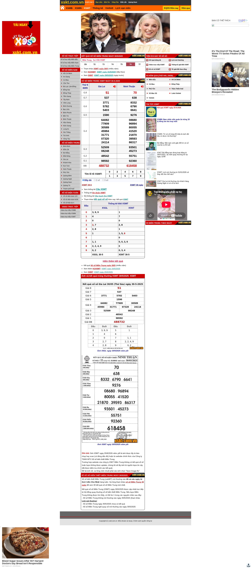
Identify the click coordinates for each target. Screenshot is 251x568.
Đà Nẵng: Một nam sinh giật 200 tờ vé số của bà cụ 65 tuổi (173, 144)
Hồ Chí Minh (67, 73)
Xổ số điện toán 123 (70, 196)
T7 (140, 64)
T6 (131, 64)
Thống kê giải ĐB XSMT (180, 65)
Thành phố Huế (68, 189)
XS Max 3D (153, 93)
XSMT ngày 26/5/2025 (111, 269)
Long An (66, 129)
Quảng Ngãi (67, 179)
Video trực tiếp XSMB (68, 210)
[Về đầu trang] (248, 565)
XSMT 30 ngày (136, 185)
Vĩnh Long (66, 103)
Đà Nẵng (66, 153)
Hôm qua (186, 8)
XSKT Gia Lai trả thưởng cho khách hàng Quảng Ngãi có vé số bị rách (173, 182)
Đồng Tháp (67, 93)
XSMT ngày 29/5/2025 (103, 75)
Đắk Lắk (66, 149)
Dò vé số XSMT (154, 69)
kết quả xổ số (101, 199)
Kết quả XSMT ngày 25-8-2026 (169, 108)
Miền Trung (87, 60)
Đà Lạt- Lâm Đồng (69, 86)
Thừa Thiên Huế (177, 89)
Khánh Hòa (67, 163)
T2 (94, 64)
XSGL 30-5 (97, 254)
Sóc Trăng (66, 132)
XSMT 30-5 (87, 185)
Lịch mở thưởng (178, 60)
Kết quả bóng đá (155, 60)
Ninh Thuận (67, 169)
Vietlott (151, 98)
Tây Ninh (66, 100)
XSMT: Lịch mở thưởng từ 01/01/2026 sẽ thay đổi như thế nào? (173, 173)
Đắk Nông (66, 156)
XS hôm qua (152, 76)
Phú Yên (66, 172)
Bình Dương (67, 106)
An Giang (66, 77)
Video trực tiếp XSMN (68, 213)
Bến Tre (66, 116)
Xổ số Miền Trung (90, 81)
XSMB (69, 8)
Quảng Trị (66, 185)
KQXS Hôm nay (171, 8)
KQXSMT (92, 72)
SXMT (90, 75)
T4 (112, 64)
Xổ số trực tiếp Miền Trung (70, 66)
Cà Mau (66, 80)
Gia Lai (65, 159)
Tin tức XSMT (152, 104)
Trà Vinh (66, 135)
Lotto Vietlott (176, 93)
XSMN (78, 8)
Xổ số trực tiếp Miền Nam (69, 63)
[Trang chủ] (62, 7)
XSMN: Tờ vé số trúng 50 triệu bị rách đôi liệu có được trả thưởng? (173, 135)
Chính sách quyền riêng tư (142, 521)
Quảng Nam (67, 182)
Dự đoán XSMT (99, 193)
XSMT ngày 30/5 (101, 69)
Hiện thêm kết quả (113, 261)
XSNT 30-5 (124, 254)
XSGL (105, 208)
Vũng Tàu (66, 139)
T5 (121, 64)
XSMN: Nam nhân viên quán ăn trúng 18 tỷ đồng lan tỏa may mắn (173, 120)
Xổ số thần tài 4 (68, 203)
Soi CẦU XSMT (99, 60)
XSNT (131, 208)
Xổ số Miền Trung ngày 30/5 (103, 265)
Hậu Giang (67, 122)
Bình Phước (67, 113)
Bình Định (66, 146)
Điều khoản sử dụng (125, 521)
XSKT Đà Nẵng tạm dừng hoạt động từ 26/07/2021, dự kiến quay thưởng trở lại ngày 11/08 (172, 155)
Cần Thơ (66, 83)
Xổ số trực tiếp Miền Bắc (69, 59)
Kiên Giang (67, 126)
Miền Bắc (152, 80)
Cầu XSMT (101, 189)
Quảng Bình (67, 176)
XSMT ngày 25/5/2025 (103, 272)
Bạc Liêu (66, 109)
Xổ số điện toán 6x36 (70, 199)
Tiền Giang (67, 96)
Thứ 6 (85, 85)
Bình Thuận (67, 119)
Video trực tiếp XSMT (68, 217)
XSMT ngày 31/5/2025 (106, 72)
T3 (103, 64)
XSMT (87, 8)
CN (85, 64)
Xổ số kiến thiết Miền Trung (98, 475)
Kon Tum (66, 166)
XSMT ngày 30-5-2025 (110, 81)
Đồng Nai (66, 90)
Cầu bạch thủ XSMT (103, 196)
